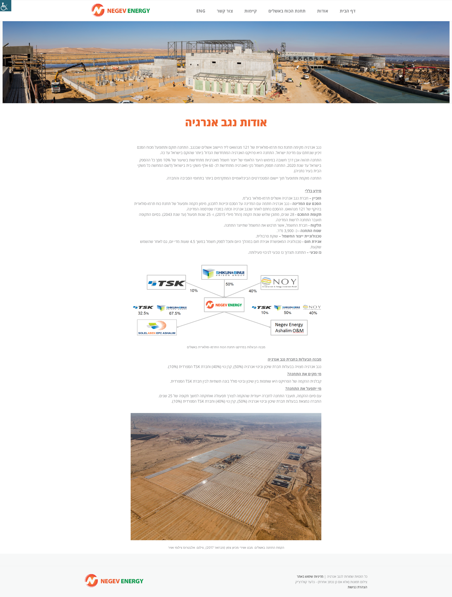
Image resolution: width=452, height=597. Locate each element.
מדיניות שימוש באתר (310, 576)
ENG (200, 11)
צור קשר (225, 11)
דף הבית (347, 11)
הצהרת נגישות (357, 587)
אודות (322, 11)
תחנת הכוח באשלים (287, 11)
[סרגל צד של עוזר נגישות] (5, 5)
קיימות (250, 11)
